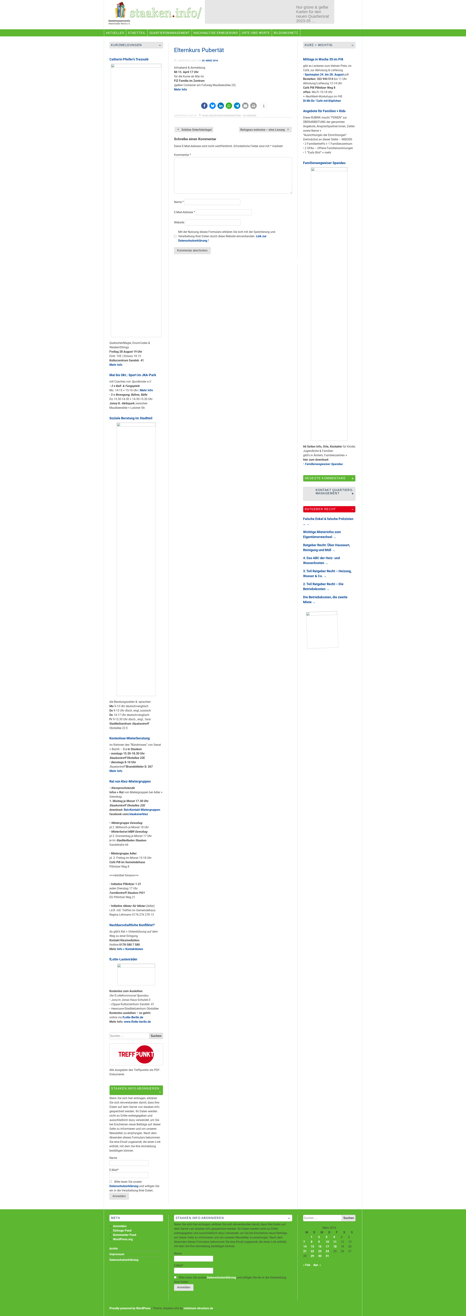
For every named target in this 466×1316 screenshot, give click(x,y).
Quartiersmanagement (169, 33)
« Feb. (307, 1265)
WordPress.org (123, 1239)
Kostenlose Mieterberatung (129, 738)
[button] (204, 106)
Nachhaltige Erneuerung (216, 33)
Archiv (113, 1248)
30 (319, 1256)
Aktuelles (115, 33)
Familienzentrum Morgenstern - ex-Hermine (229, 115)
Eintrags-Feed (122, 1230)
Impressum (116, 1254)
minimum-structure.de (198, 1308)
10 (327, 1242)
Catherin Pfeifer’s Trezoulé (129, 59)
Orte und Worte (256, 33)
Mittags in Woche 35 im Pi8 (323, 59)
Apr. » (317, 1265)
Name (179, 202)
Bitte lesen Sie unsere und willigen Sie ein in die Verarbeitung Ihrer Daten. (134, 1186)
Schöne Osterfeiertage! (196, 129)
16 (319, 1246)
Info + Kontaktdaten (130, 949)
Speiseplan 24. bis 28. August (324, 74)
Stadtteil (136, 33)
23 (319, 1251)
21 (305, 1251)
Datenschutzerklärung (123, 1186)
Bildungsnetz (286, 33)
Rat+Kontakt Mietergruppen (142, 809)
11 (335, 1242)
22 (312, 1251)
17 (327, 1246)
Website (179, 222)
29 (312, 1256)
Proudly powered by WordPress (130, 1308)
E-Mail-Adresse (184, 212)
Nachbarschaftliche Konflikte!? (132, 925)
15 (312, 1246)
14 (305, 1246)
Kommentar (182, 155)
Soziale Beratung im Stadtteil (130, 418)
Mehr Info (180, 89)
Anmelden (120, 1226)
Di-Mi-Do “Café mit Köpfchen (322, 101)
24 (327, 1251)
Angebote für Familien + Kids (324, 111)
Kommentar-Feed (124, 1235)
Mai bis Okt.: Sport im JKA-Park (132, 375)
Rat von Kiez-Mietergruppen (130, 781)
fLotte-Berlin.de (133, 1017)
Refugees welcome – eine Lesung (262, 129)
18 (335, 1246)
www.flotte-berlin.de (137, 1021)
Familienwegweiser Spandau (324, 163)
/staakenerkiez (138, 814)
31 (327, 1256)
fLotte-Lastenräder (123, 959)
